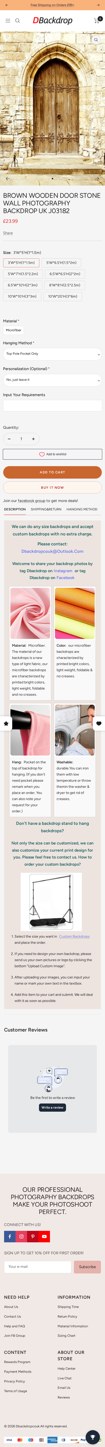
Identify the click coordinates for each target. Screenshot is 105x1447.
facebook (65, 577)
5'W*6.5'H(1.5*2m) (61, 263)
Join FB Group (14, 1336)
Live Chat (65, 1378)
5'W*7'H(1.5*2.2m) (23, 274)
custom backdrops (74, 936)
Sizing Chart (66, 1336)
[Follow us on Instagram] (21, 1236)
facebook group (31, 500)
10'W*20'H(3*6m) (62, 296)
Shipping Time (68, 1307)
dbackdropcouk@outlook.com (52, 551)
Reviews (64, 1397)
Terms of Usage (15, 1391)
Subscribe (87, 1267)
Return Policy (67, 1316)
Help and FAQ (14, 1326)
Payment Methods (17, 1372)
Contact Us (12, 1316)
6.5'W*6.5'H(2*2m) (65, 274)
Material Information (73, 1326)
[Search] (17, 20)
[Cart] (96, 20)
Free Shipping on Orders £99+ (52, 5)
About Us (11, 1307)
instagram (63, 570)
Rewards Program (17, 1362)
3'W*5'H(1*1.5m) (21, 263)
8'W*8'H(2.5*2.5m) (64, 285)
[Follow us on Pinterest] (32, 1236)
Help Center (66, 1368)
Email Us (64, 1388)
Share (8, 233)
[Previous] (8, 178)
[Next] (97, 178)
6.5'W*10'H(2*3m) (22, 285)
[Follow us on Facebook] (10, 1236)
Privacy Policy (14, 1381)
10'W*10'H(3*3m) (22, 296)
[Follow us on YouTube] (44, 1236)
